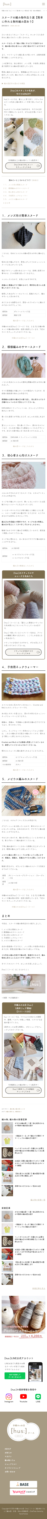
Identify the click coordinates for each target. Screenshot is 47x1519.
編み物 (12, 1109)
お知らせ (8, 1453)
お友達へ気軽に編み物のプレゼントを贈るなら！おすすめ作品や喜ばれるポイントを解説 (29, 1163)
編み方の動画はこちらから (23, 566)
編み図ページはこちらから (23, 320)
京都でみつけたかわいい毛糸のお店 (28, 1186)
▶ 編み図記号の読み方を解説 (13, 83)
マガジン (8, 1456)
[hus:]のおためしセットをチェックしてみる (23, 166)
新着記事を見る (38, 1288)
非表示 (35, 180)
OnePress (33, 1511)
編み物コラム (10, 1460)
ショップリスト (11, 1464)
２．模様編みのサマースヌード (16, 188)
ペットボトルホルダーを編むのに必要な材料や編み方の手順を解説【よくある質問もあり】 (29, 1150)
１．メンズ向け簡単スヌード (15, 185)
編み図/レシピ (20, 1109)
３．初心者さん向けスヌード (15, 192)
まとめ (6, 203)
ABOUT (8, 1449)
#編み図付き (10, 1111)
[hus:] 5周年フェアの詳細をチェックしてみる (23, 1090)
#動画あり (18, 1111)
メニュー (43, 4)
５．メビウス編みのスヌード (15, 199)
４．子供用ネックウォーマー (15, 196)
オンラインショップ (12, 1468)
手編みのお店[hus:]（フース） (24, 338)
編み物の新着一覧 (37, 1200)
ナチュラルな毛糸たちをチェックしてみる (23, 652)
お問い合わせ (10, 1472)
